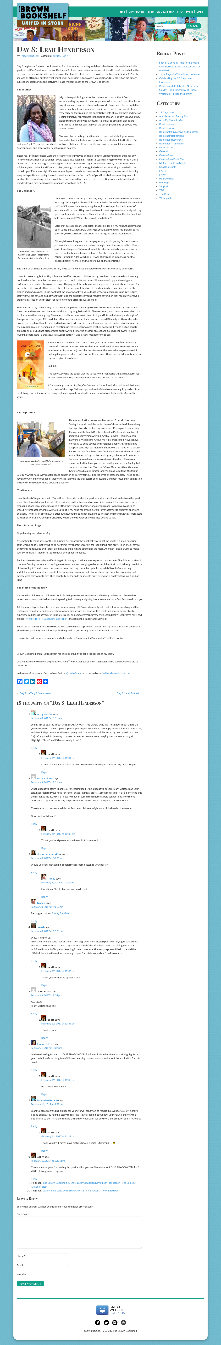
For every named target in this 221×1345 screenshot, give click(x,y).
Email (20, 1265)
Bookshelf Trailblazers (172, 143)
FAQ (180, 11)
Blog (151, 11)
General (163, 151)
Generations (166, 155)
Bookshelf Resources (171, 139)
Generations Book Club (172, 159)
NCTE (162, 170)
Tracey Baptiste (29, 55)
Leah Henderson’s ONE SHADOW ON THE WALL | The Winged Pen (80, 1190)
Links (200, 11)
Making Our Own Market (173, 162)
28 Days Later (165, 11)
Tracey (51, 878)
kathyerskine (44, 714)
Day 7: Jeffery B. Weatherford (36, 693)
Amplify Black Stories (171, 120)
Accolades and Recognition (174, 116)
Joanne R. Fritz (45, 1043)
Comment (23, 1214)
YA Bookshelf (166, 197)
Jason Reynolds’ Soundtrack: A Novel (179, 74)
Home (121, 11)
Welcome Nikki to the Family (175, 93)
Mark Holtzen (45, 778)
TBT (162, 190)
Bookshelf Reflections (171, 135)
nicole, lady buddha (48, 854)
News (162, 174)
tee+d (40, 927)
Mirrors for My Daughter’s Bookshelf (47, 618)
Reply (34, 747)
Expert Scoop (166, 147)
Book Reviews (167, 127)
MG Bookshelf (167, 166)
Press (189, 11)
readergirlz (165, 182)
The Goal (164, 194)
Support (163, 186)
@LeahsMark (73, 673)
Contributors (136, 11)
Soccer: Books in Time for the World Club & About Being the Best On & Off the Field (180, 66)
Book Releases (167, 123)
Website (21, 1274)
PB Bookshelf (167, 178)
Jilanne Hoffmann (47, 1100)
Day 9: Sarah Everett (128, 693)
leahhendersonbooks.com (116, 673)
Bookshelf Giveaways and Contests (178, 131)
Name (21, 1256)
